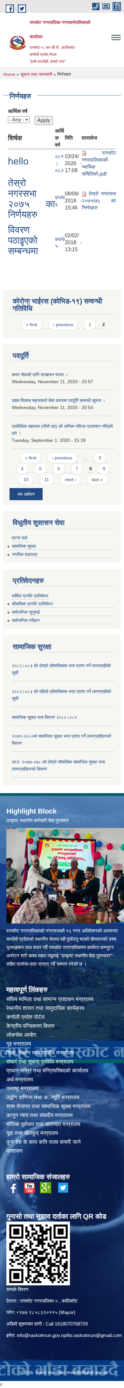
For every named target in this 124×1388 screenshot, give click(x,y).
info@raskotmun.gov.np (41, 1335)
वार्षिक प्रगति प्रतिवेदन (30, 595)
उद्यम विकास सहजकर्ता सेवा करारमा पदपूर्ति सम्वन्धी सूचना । (58, 400)
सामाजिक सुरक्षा (24, 546)
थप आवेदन (26, 494)
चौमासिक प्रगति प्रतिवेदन (32, 603)
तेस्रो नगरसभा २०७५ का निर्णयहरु (31, 199)
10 (26, 479)
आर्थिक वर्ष (17, 111)
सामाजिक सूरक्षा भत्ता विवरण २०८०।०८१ (44, 717)
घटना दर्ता (19, 537)
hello (18, 161)
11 (46, 479)
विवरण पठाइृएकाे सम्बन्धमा (23, 240)
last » (97, 479)
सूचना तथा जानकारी (36, 74)
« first (31, 324)
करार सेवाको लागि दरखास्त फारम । (40, 374)
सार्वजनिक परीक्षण (26, 620)
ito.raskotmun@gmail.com (94, 1335)
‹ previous (63, 324)
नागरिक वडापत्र (25, 554)
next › (70, 479)
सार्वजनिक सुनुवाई (26, 612)
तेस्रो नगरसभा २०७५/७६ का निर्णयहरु (99, 200)
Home (9, 74)
